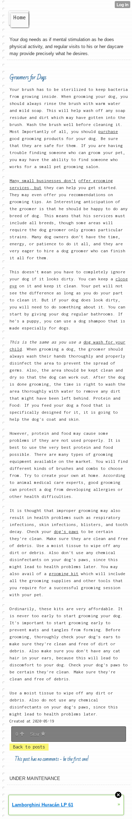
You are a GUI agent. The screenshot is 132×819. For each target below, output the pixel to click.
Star (35, 734)
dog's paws (66, 531)
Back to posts (29, 747)
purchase (108, 131)
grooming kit (63, 573)
